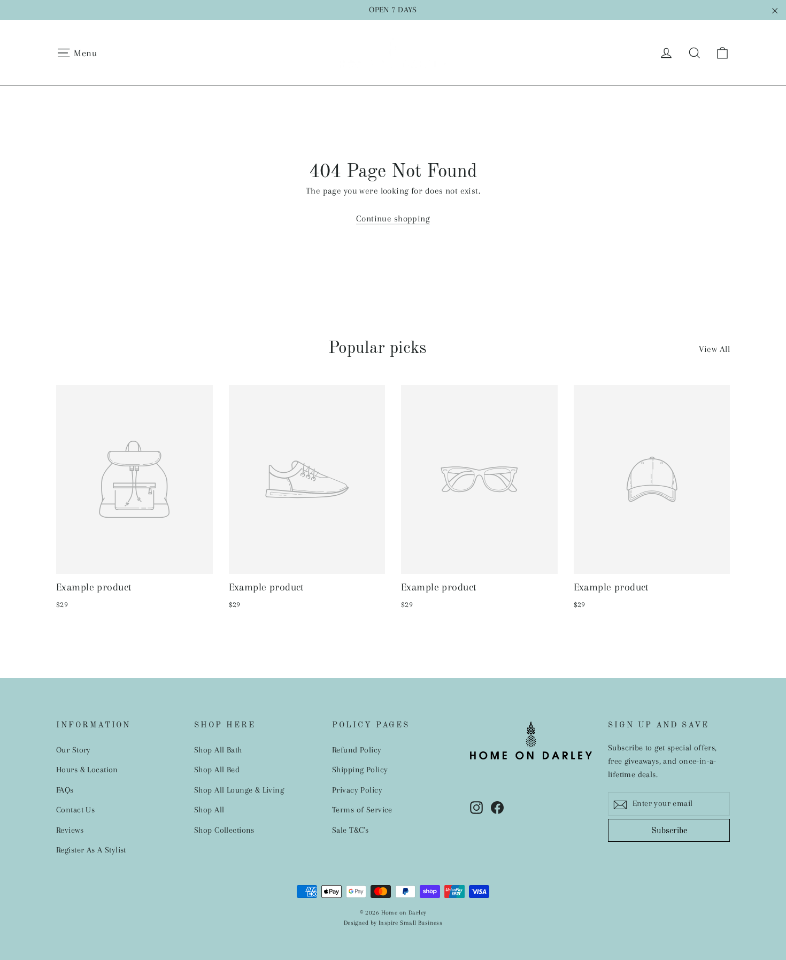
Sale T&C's (350, 830)
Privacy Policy (357, 790)
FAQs (65, 790)
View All (714, 349)
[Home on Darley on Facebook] (497, 807)
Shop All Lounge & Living (239, 790)
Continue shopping (393, 218)
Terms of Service (362, 810)
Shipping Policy (360, 769)
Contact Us (75, 810)
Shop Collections (224, 830)
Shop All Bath (218, 750)
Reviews (69, 830)
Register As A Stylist (91, 850)
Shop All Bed (217, 769)
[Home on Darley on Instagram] (476, 807)
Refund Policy (357, 750)
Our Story (73, 750)
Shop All (209, 810)
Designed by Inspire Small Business (393, 922)
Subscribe (669, 831)
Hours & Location (87, 769)
